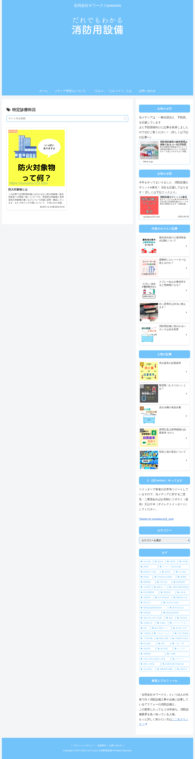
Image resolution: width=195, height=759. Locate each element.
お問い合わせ (115, 745)
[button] (125, 118)
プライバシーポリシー (83, 745)
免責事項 (102, 745)
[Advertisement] (97, 63)
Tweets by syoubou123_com (156, 518)
